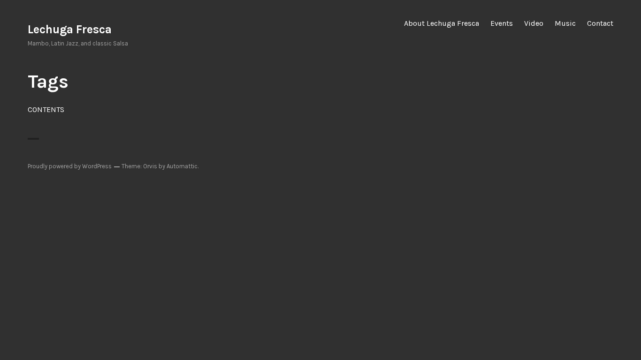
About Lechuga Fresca (441, 23)
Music (565, 23)
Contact (600, 23)
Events (501, 23)
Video (533, 23)
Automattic (182, 166)
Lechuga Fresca (70, 29)
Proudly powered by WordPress (70, 166)
